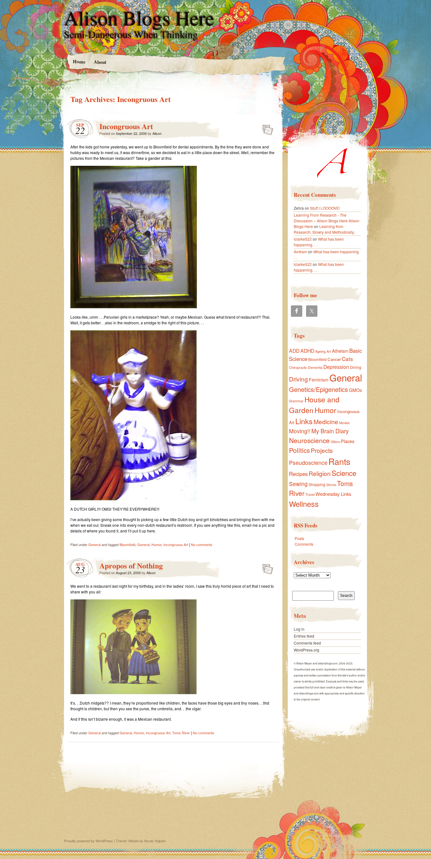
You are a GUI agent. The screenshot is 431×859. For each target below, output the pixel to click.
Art (329, 351)
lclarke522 (303, 239)
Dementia (315, 367)
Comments (304, 544)
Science (344, 473)
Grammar (296, 401)
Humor (156, 544)
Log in (299, 629)
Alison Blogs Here (139, 17)
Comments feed (307, 643)
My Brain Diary (330, 431)
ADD (294, 350)
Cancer (334, 359)
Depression (336, 366)
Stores (331, 484)
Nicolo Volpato (155, 840)
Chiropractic (298, 367)
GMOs (355, 390)
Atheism (340, 350)
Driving (298, 379)
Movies (344, 422)
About (99, 61)
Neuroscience (309, 440)
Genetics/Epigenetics (318, 389)
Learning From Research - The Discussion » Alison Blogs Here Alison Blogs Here (326, 220)
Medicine (326, 421)
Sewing (298, 484)
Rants (339, 461)
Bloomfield (127, 544)
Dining (355, 367)
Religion (320, 473)
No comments (201, 544)
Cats (347, 359)
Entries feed (304, 636)
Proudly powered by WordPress (88, 840)
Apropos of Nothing (131, 565)
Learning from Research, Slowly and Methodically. (324, 229)
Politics (299, 450)
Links (304, 421)
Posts (299, 538)
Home (79, 61)
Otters (335, 441)
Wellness (304, 503)
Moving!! (299, 431)
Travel (310, 494)
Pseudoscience (308, 462)
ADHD (307, 350)
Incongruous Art (126, 126)
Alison (157, 133)
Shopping (317, 484)
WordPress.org (306, 649)
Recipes (298, 474)
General (94, 544)
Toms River (181, 732)
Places (347, 441)
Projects (322, 450)
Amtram (300, 251)
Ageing (320, 351)
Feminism (318, 379)
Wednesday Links (333, 493)
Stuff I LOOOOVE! (325, 208)
